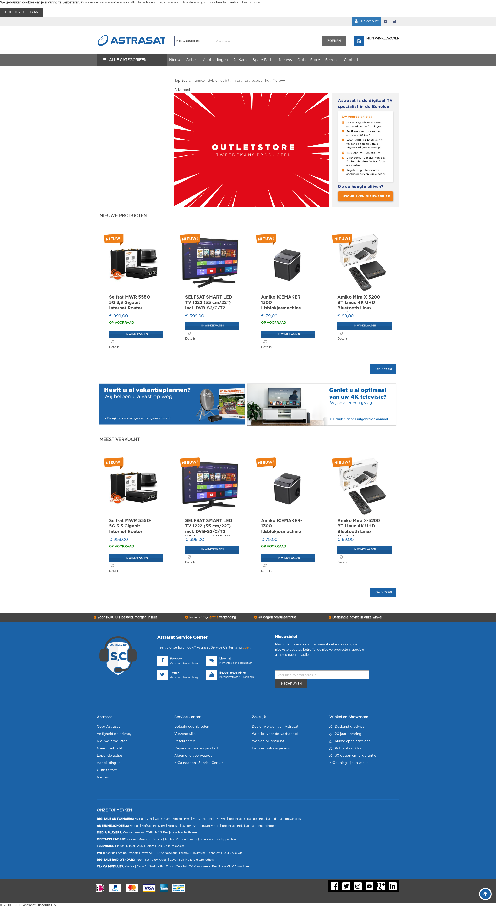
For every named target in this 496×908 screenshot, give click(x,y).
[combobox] (248, 41)
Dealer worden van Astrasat (275, 726)
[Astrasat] (132, 30)
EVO (187, 818)
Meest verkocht (109, 748)
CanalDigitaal (146, 866)
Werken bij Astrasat (268, 741)
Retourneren (184, 741)
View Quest (159, 859)
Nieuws (103, 777)
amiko (200, 81)
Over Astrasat (108, 726)
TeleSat (181, 866)
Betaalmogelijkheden (191, 726)
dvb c (212, 81)
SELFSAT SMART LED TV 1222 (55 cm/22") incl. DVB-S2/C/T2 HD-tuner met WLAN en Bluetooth (208, 308)
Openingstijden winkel (350, 763)
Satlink (157, 839)
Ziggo (170, 866)
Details (114, 347)
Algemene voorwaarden (194, 755)
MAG (196, 818)
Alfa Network (167, 853)
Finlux (119, 846)
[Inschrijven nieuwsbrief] (365, 150)
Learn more (251, 2)
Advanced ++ (184, 89)
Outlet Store (107, 770)
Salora (150, 846)
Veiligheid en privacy (114, 734)
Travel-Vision (210, 825)
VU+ (149, 818)
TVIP (149, 832)
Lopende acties (109, 755)
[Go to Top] (485, 894)
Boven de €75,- (212, 617)
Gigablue (250, 818)
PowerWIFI (148, 853)
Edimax (184, 853)
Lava (173, 859)
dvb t (224, 81)
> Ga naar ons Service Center (198, 763)
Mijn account (369, 21)
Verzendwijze (185, 734)
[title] (251, 150)
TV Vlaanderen (199, 866)
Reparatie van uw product (196, 748)
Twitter (174, 673)
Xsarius (139, 818)
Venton (181, 839)
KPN (160, 866)
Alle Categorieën (128, 60)
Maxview (159, 825)
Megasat (173, 825)
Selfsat (146, 825)
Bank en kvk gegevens (271, 748)
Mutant (207, 818)
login (394, 21)
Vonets (133, 853)
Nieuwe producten (112, 741)
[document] (248, 8)
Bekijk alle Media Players (180, 832)
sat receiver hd (257, 81)
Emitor (192, 839)
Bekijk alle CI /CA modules (230, 866)
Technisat (235, 818)
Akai (140, 846)
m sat (237, 81)
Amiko (177, 818)
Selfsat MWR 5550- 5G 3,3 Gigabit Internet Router (130, 302)
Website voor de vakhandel (275, 734)
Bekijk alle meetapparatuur (218, 839)
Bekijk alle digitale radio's (196, 859)
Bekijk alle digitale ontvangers (280, 818)
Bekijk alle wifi (233, 853)
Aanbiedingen (108, 763)
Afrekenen (386, 21)
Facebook (176, 659)
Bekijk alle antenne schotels (256, 825)
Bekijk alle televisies (170, 846)
